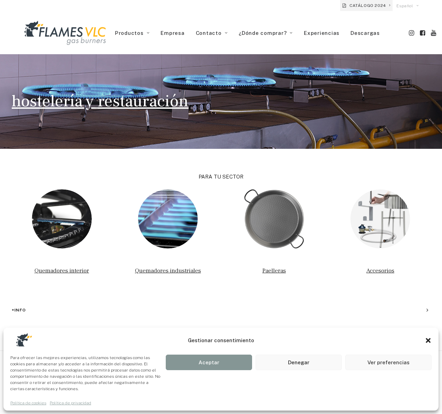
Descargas (365, 33)
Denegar (298, 362)
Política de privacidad (70, 403)
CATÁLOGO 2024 (367, 5)
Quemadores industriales (168, 271)
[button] (428, 340)
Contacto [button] (209, 33)
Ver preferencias (388, 362)
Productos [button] (129, 33)
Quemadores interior (62, 271)
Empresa (172, 33)
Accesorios (380, 271)
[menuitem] (366, 5)
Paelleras (274, 271)
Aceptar (209, 362)
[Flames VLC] (65, 33)
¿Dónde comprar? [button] (263, 33)
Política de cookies (28, 403)
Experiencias (321, 33)
